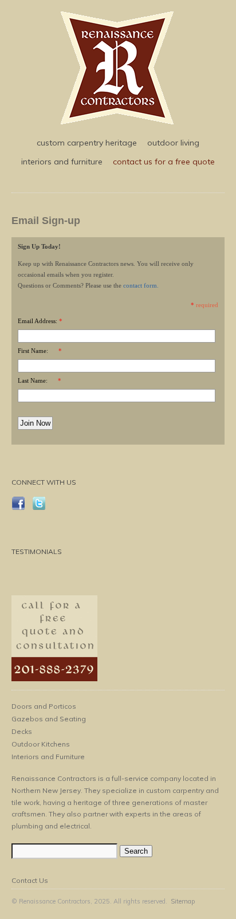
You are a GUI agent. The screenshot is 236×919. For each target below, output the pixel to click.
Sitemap (183, 901)
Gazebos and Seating (48, 718)
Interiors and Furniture (62, 161)
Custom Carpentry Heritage (87, 143)
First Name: (33, 350)
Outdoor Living (173, 143)
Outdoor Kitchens (40, 744)
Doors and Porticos (43, 706)
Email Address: (37, 320)
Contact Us (29, 880)
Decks (21, 731)
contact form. (141, 285)
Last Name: (33, 380)
